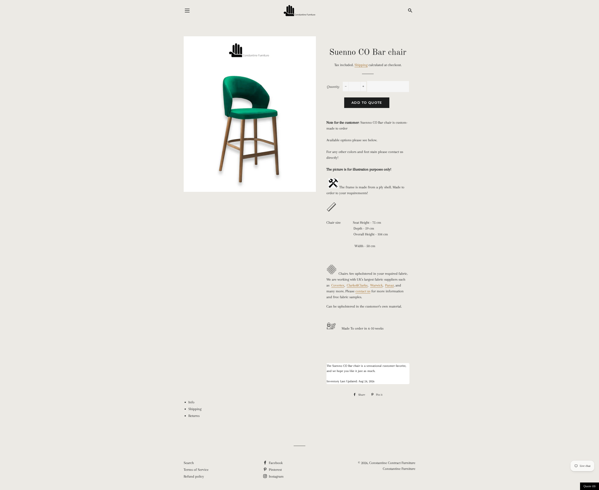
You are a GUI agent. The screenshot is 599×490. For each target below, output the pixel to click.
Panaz (389, 285)
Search (189, 463)
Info (191, 402)
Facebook (275, 463)
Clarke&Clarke (357, 285)
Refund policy (194, 476)
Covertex (337, 285)
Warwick (376, 285)
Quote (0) (589, 486)
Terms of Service (196, 470)
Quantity (333, 87)
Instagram (276, 476)
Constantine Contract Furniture (392, 463)
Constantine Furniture (399, 469)
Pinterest (275, 470)
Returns (194, 416)
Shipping (361, 65)
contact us (362, 291)
